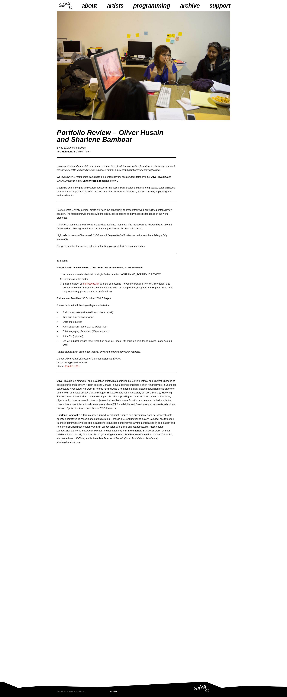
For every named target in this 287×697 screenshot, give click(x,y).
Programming (151, 5)
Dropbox (141, 287)
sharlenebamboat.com (68, 442)
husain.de (111, 408)
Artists (115, 5)
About (89, 5)
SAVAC (66, 5)
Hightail (156, 287)
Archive (190, 5)
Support (219, 5)
